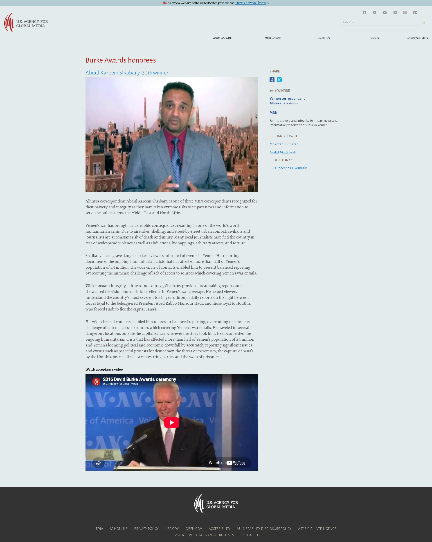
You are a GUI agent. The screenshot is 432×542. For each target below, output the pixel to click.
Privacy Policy (146, 529)
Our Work (273, 38)
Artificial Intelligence (317, 529)
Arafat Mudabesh (283, 152)
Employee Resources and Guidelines (203, 535)
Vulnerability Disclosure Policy (264, 529)
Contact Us (250, 535)
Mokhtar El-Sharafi (284, 144)
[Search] (423, 22)
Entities (323, 38)
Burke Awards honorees (121, 60)
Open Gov (194, 529)
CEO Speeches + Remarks (289, 168)
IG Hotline (118, 529)
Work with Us (417, 38)
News (374, 38)
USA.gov (172, 529)
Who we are (222, 38)
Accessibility (219, 529)
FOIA (99, 529)
